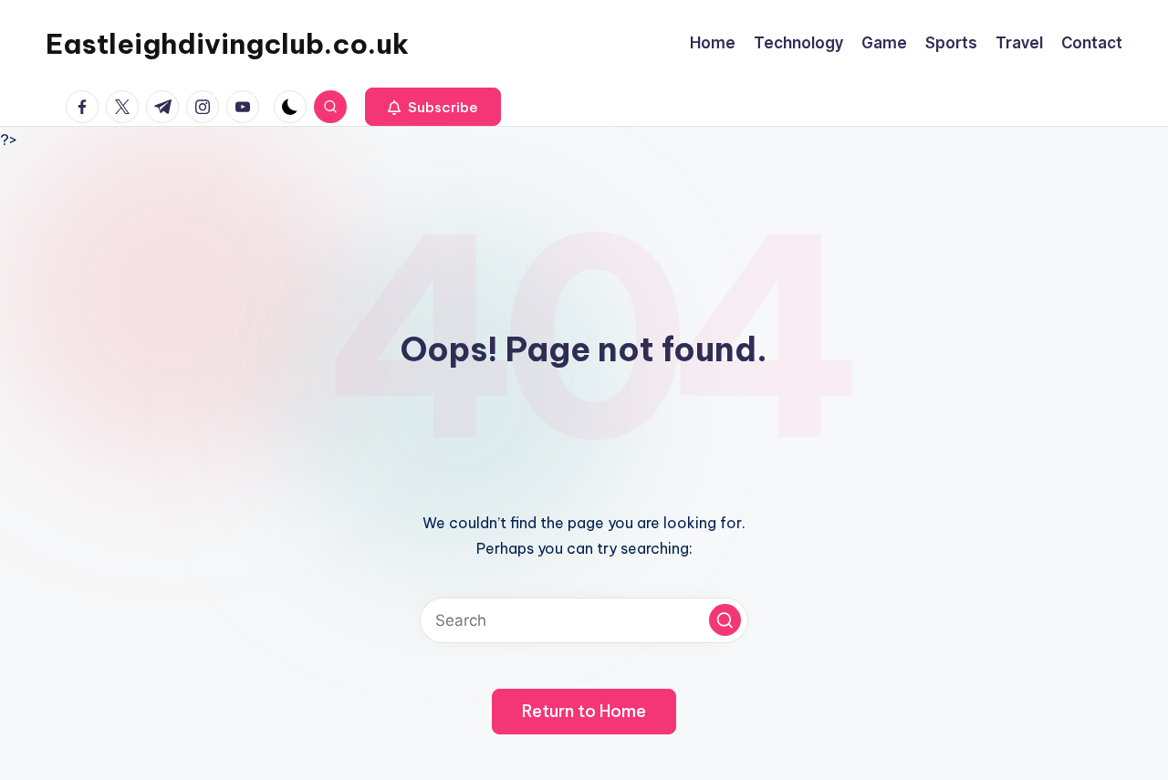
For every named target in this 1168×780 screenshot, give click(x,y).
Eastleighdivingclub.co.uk (227, 43)
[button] (433, 107)
